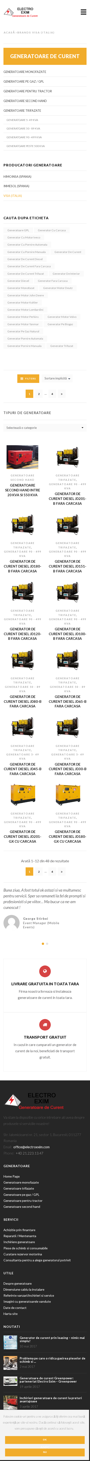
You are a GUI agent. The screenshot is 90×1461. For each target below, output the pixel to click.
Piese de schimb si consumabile (25, 1248)
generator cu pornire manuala (26, 252)
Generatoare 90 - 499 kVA (24, 137)
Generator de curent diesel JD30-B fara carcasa (68, 769)
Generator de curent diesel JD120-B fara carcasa (22, 633)
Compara (19, 464)
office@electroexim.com (31, 1147)
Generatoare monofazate (24, 72)
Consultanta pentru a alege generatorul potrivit (37, 1260)
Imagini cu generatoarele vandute (27, 1301)
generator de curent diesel (25, 259)
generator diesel (18, 281)
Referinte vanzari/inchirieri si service (28, 1295)
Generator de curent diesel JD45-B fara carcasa (23, 769)
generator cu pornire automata (27, 244)
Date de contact (15, 1308)
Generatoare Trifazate (22, 110)
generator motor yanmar (23, 324)
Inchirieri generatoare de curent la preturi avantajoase (51, 1399)
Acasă (9, 32)
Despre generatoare (17, 1283)
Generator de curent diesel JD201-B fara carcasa (67, 498)
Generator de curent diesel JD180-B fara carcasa (22, 566)
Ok (45, 1439)
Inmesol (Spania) (16, 186)
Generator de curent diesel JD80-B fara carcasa (23, 701)
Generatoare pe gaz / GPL (23, 81)
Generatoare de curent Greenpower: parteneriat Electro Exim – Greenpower (48, 1379)
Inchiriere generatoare (19, 1242)
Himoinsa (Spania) (17, 176)
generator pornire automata (25, 338)
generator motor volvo (62, 317)
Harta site (10, 1314)
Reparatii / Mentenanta (19, 1236)
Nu (45, 1452)
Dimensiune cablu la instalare (23, 1289)
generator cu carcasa (52, 230)
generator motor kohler (22, 302)
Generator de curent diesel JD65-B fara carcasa (68, 701)
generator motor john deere (25, 295)
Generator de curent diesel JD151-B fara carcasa (67, 566)
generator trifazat (61, 346)
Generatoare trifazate (18, 1188)
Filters (30, 378)
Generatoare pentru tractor (27, 91)
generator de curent (67, 252)
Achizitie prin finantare (19, 1230)
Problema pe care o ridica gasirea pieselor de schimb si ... (52, 1359)
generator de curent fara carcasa (29, 266)
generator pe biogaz (60, 324)
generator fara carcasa (53, 281)
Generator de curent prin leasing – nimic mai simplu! (52, 1339)
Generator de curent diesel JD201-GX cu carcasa (22, 836)
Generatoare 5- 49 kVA (22, 119)
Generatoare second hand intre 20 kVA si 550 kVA (22, 490)
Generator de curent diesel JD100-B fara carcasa (67, 633)
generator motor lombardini (25, 309)
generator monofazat (20, 288)
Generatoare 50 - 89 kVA (23, 128)
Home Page (11, 1176)
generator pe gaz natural (23, 331)
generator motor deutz (58, 288)
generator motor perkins (23, 317)
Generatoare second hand (25, 101)
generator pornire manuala (24, 346)
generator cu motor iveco (23, 237)
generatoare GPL (18, 230)
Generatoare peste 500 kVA (25, 145)
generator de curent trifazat (25, 273)
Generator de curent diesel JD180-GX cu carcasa (67, 836)
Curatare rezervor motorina (22, 1254)
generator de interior (66, 273)
